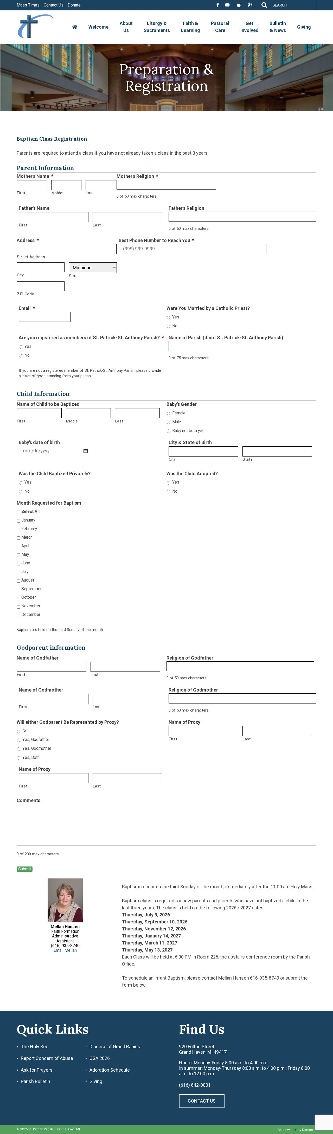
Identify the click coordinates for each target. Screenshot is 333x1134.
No (174, 325)
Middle (72, 421)
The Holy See (34, 1046)
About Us (126, 27)
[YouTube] (227, 5)
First (21, 193)
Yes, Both (31, 757)
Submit (24, 868)
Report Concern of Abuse (47, 1058)
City (20, 275)
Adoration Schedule (109, 1070)
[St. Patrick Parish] (39, 27)
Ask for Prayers (37, 1070)
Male (176, 421)
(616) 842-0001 (195, 1085)
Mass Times (28, 5)
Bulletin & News (278, 27)
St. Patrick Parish (40, 1129)
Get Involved (249, 27)
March (27, 537)
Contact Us (53, 5)
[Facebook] (218, 5)
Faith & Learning (190, 27)
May (25, 554)
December (30, 614)
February (29, 528)
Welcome (98, 27)
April (25, 545)
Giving (304, 27)
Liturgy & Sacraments (157, 27)
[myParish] (250, 5)
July (24, 571)
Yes (175, 317)
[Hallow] (238, 5)
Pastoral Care (220, 27)
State (74, 275)
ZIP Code (25, 294)
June (25, 563)
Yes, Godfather (35, 739)
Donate (74, 5)
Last (90, 193)
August (27, 580)
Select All (30, 511)
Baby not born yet (187, 430)
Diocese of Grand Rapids (114, 1046)
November (30, 605)
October (28, 597)
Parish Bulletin (35, 1081)
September (31, 588)
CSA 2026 (99, 1058)
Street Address (31, 257)
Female (178, 412)
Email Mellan (65, 950)
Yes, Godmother (36, 748)
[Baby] (85, 450)
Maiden (58, 193)
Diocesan (309, 1130)
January (28, 520)
